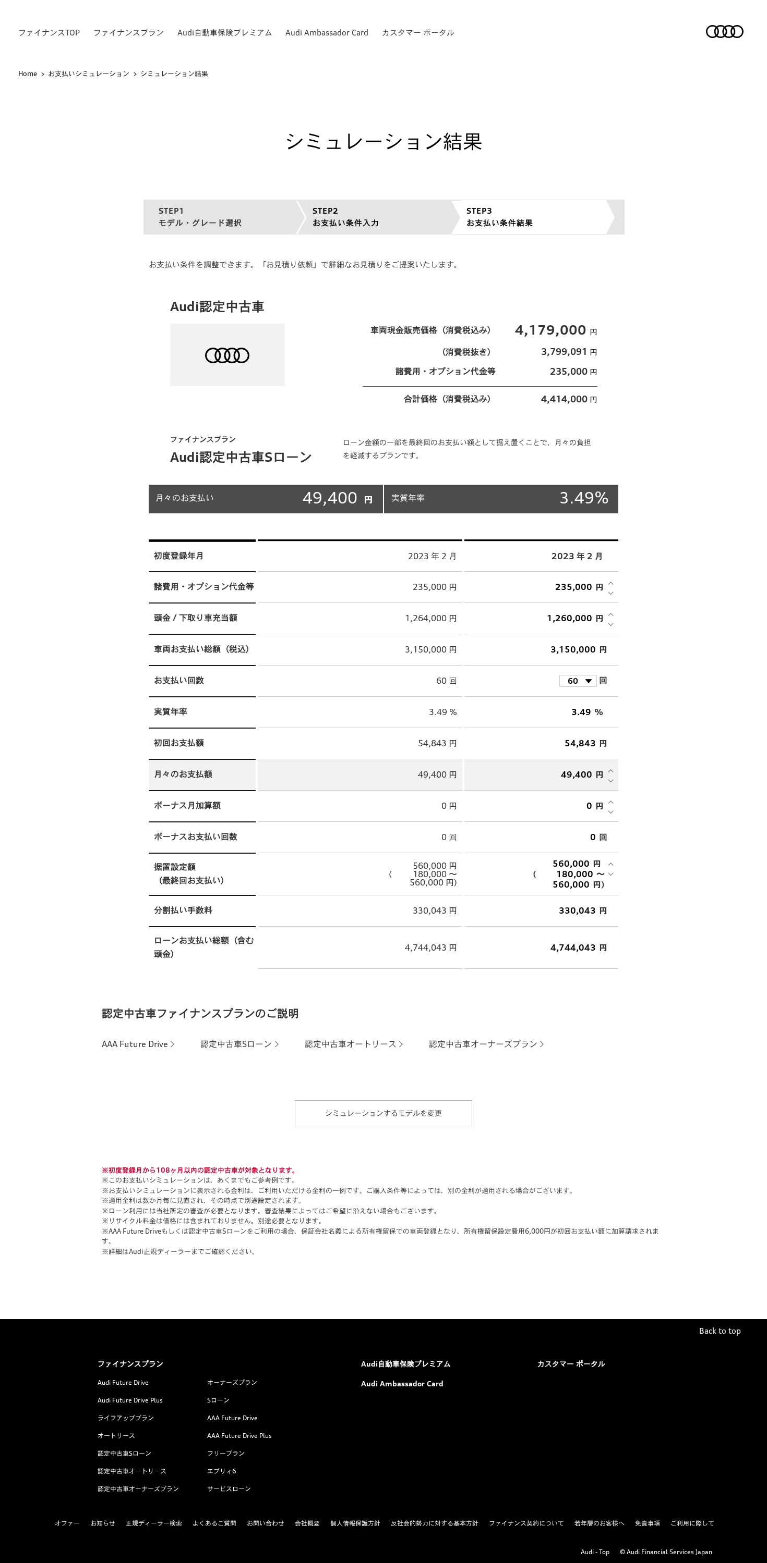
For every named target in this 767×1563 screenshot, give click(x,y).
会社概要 (307, 1523)
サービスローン (229, 1489)
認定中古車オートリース (351, 1044)
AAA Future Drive (135, 1044)
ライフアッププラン (126, 1418)
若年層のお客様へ (599, 1523)
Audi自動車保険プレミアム (224, 33)
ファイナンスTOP (49, 33)
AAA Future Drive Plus (239, 1435)
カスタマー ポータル (418, 33)
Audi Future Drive (123, 1382)
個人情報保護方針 (355, 1523)
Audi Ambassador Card (326, 33)
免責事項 (647, 1523)
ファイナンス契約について (526, 1523)
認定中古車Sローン (236, 1044)
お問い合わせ (265, 1523)
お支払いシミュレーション (88, 73)
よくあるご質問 (214, 1523)
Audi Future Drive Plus (130, 1400)
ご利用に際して (692, 1523)
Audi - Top (595, 1552)
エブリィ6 (221, 1471)
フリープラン (226, 1453)
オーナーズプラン (232, 1382)
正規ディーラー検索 (154, 1523)
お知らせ (102, 1523)
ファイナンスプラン (128, 33)
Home (27, 73)
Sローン (218, 1400)
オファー (67, 1523)
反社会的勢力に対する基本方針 (434, 1523)
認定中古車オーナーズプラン (483, 1044)
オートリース (116, 1435)
